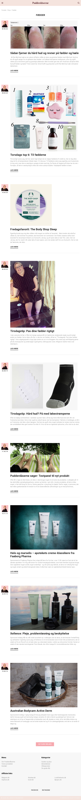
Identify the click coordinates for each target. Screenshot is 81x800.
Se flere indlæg (45, 744)
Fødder (14, 10)
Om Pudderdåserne (8, 762)
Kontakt (4, 766)
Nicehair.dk (32, 778)
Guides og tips (46, 762)
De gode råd (45, 768)
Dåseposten (45, 766)
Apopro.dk (58, 780)
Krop (9, 10)
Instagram (46, 790)
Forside (4, 10)
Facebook (34, 790)
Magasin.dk (5, 778)
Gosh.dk (31, 780)
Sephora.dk (5, 780)
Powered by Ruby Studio (70, 798)
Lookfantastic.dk (60, 778)
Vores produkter (7, 764)
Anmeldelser (45, 764)
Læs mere (14, 71)
